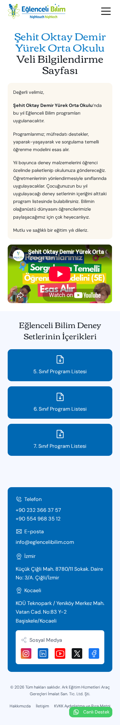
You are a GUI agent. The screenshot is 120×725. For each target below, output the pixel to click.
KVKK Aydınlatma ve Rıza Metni (82, 706)
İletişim (42, 706)
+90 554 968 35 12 (38, 518)
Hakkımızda (20, 706)
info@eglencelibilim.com (45, 542)
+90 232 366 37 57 (38, 510)
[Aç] (106, 11)
